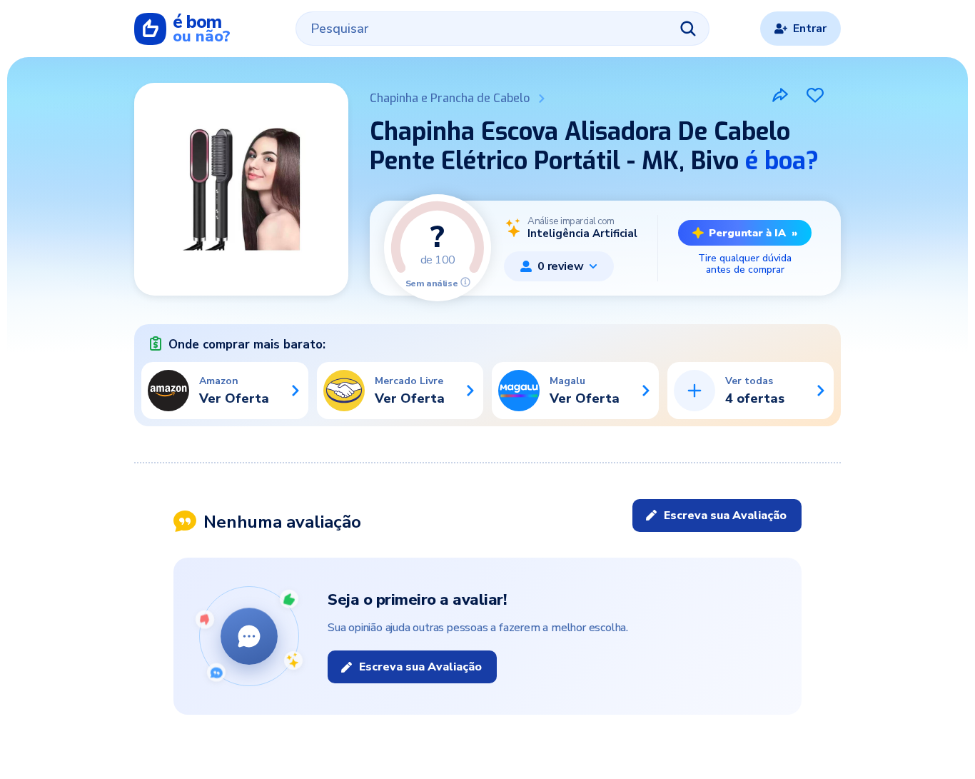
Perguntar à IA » (753, 233)
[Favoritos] (815, 95)
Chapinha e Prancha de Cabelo (450, 98)
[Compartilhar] (780, 95)
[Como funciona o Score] (465, 282)
